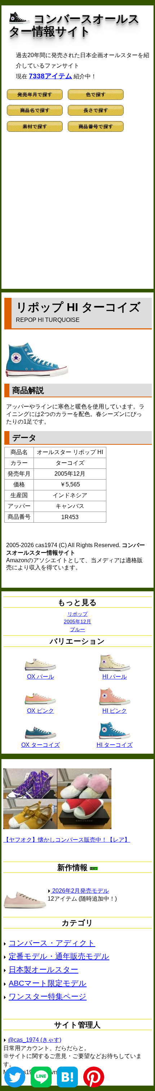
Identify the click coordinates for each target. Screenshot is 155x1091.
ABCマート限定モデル (48, 983)
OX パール (40, 677)
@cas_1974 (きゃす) (34, 1040)
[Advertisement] (77, 213)
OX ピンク (40, 711)
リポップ (77, 614)
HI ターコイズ (115, 745)
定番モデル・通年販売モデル (59, 956)
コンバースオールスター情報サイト (74, 25)
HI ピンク (114, 711)
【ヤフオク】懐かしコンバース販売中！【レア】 (66, 840)
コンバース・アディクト (52, 943)
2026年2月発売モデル (80, 891)
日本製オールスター (43, 969)
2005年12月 (77, 621)
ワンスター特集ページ (48, 996)
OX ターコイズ (40, 745)
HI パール (114, 677)
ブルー (77, 629)
